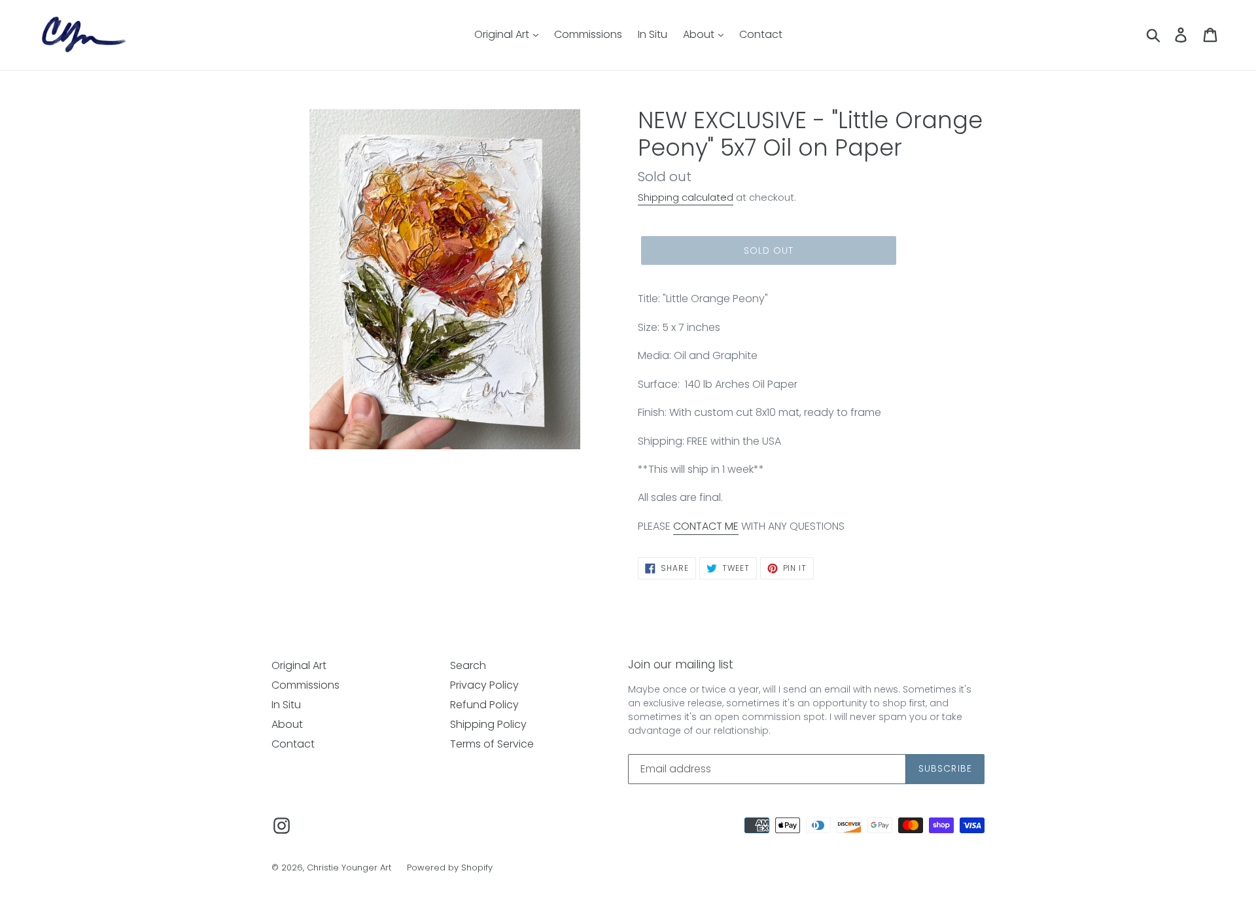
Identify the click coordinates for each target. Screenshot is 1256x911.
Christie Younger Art (349, 867)
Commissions (588, 34)
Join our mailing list (680, 664)
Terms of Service (492, 743)
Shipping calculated (685, 197)
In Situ (652, 34)
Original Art (503, 34)
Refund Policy (484, 704)
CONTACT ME (706, 526)
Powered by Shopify (450, 867)
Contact (760, 34)
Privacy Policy (484, 685)
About (700, 34)
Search (468, 665)
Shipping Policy (488, 724)
